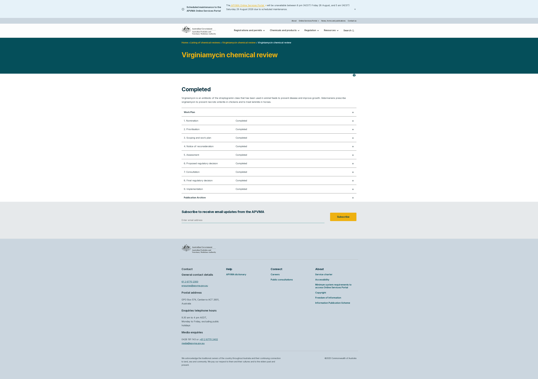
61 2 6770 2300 (190, 281)
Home (185, 42)
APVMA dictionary (236, 274)
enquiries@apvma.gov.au (195, 285)
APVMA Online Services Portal (248, 5)
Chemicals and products (283, 30)
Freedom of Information (328, 297)
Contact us (352, 21)
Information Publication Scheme (332, 302)
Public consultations (282, 279)
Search (348, 30)
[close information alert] (355, 9)
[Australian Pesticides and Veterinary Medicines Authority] (199, 30)
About (294, 21)
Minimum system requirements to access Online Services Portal (333, 286)
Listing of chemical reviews (205, 42)
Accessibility (322, 279)
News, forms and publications (333, 21)
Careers (275, 274)
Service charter (323, 274)
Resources (330, 30)
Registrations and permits (248, 30)
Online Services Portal (309, 21)
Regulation (310, 30)
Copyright (320, 292)
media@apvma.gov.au (193, 343)
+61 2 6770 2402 (209, 339)
